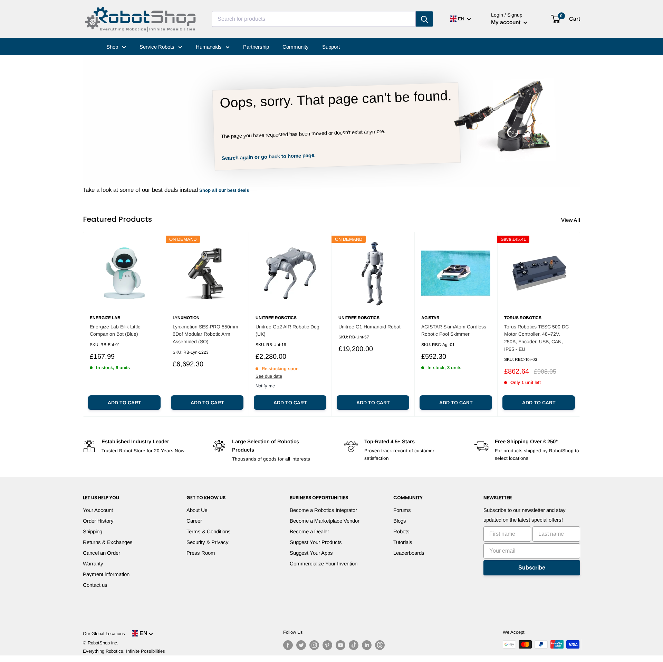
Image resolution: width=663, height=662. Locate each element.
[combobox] (314, 19)
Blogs (399, 521)
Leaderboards (408, 553)
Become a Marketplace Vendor (324, 521)
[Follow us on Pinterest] (327, 645)
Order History (98, 521)
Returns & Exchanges (108, 542)
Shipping (92, 531)
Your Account (98, 510)
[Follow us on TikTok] (353, 645)
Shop (112, 47)
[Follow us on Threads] (380, 645)
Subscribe (531, 568)
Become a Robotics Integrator (323, 510)
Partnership (256, 47)
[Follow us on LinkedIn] (367, 645)
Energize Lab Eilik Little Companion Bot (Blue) (115, 330)
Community (295, 47)
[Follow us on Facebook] (288, 645)
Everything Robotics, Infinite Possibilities (124, 651)
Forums (402, 510)
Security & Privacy (207, 542)
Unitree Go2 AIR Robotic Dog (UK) (287, 330)
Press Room (200, 553)
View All (571, 220)
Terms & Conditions (208, 531)
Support (331, 47)
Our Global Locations (104, 633)
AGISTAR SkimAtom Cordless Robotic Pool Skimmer (453, 330)
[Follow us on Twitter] (301, 645)
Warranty (93, 563)
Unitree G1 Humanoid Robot (369, 326)
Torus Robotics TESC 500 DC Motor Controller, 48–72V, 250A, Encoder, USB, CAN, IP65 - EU (536, 338)
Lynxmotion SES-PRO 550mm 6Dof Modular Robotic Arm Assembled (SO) (205, 334)
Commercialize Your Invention (323, 563)
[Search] (424, 19)
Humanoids (209, 47)
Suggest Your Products (316, 542)
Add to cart (124, 402)
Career (194, 521)
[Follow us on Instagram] (314, 645)
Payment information (106, 574)
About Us (197, 510)
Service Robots (158, 47)
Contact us (95, 585)
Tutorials (402, 542)
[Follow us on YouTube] (340, 645)
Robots (401, 531)
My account (506, 22)
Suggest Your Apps (311, 553)
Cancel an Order (101, 553)
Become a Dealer (309, 531)
